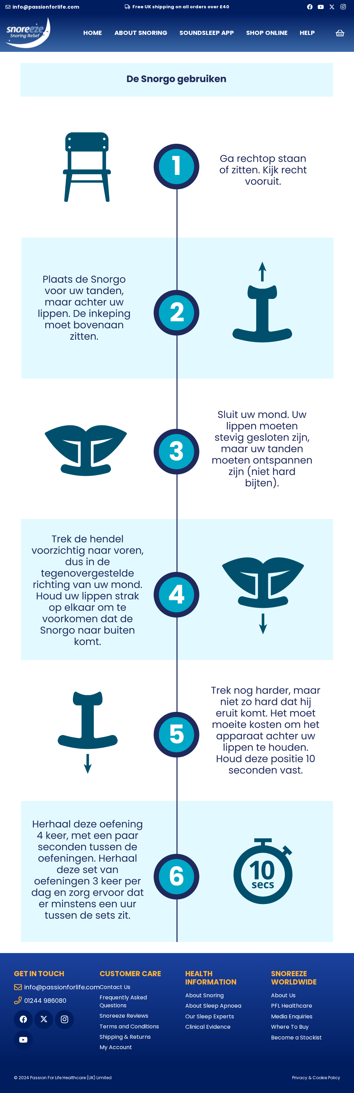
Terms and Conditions (129, 1026)
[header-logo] (29, 32)
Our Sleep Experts (209, 1016)
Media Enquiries (292, 1016)
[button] (171, 33)
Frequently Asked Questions (123, 1001)
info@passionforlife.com (62, 987)
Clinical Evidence (208, 1027)
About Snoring (204, 995)
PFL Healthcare (291, 1006)
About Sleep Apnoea (213, 1006)
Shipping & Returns (125, 1037)
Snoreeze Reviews (124, 1016)
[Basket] (340, 33)
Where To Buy (290, 1027)
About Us (283, 995)
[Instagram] (342, 6)
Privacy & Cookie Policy (316, 1078)
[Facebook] (309, 6)
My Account (116, 1047)
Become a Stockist (296, 1038)
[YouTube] (320, 6)
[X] (331, 6)
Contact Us (115, 987)
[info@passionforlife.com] (19, 987)
